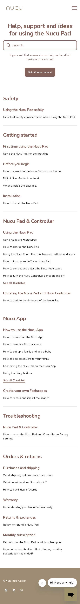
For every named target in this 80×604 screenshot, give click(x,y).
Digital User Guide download (21, 178)
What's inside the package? (20, 186)
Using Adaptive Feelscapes (20, 240)
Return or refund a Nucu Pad (21, 525)
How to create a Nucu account (22, 344)
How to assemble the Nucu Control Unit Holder (32, 171)
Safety (10, 98)
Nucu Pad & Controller (28, 221)
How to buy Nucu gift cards (20, 490)
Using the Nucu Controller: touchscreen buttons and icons (39, 254)
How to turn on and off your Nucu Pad (26, 261)
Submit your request (40, 72)
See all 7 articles (14, 380)
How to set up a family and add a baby (27, 351)
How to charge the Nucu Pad (21, 247)
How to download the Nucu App (23, 337)
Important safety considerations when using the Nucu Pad (39, 117)
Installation (12, 196)
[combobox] (40, 45)
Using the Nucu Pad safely (23, 109)
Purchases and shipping (21, 468)
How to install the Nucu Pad (20, 203)
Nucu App (14, 318)
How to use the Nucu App (23, 330)
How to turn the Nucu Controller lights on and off (33, 276)
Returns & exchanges (19, 517)
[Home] (14, 8)
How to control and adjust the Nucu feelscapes (32, 268)
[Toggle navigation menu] (74, 8)
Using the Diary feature (17, 373)
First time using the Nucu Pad (25, 146)
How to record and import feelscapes (26, 398)
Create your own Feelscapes (25, 390)
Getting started (20, 134)
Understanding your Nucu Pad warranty (27, 507)
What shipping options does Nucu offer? (28, 475)
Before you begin (16, 164)
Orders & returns (22, 456)
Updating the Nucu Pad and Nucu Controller (37, 293)
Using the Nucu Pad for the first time (25, 154)
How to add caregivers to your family (26, 359)
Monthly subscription (19, 535)
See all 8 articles (14, 283)
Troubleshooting (21, 415)
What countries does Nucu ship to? (25, 482)
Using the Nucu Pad (18, 232)
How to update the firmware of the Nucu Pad (31, 300)
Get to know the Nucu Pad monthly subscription (32, 542)
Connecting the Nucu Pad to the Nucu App (29, 366)
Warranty (10, 500)
